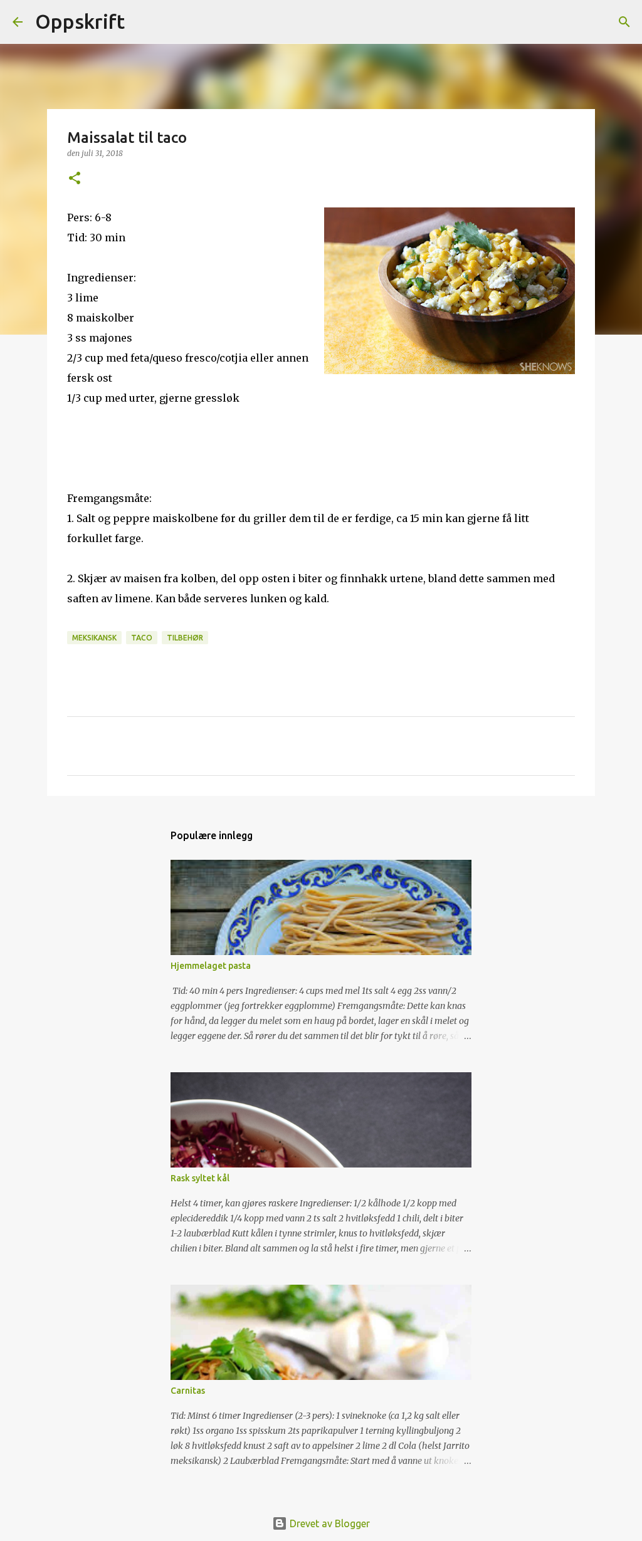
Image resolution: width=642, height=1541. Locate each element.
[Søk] (142, 22)
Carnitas (188, 1391)
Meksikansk (94, 638)
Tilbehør (185, 638)
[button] (74, 178)
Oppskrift (80, 21)
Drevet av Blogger (328, 1523)
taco (141, 638)
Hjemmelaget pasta (211, 966)
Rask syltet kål (200, 1178)
